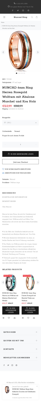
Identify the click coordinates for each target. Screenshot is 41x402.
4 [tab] (21, 73)
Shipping (5, 109)
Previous (3, 52)
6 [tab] (24, 73)
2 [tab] (18, 73)
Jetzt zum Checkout (20, 162)
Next (38, 52)
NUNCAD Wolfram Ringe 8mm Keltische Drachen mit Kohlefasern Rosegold (23, 391)
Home (2, 22)
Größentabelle (7, 131)
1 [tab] (16, 73)
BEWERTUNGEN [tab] (9, 201)
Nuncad (12, 179)
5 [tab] (22, 73)
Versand (17, 131)
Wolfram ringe (15, 182)
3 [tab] (19, 73)
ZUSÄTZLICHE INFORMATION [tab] (14, 197)
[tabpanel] (20, 51)
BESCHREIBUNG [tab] (9, 193)
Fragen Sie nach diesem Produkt (13, 136)
